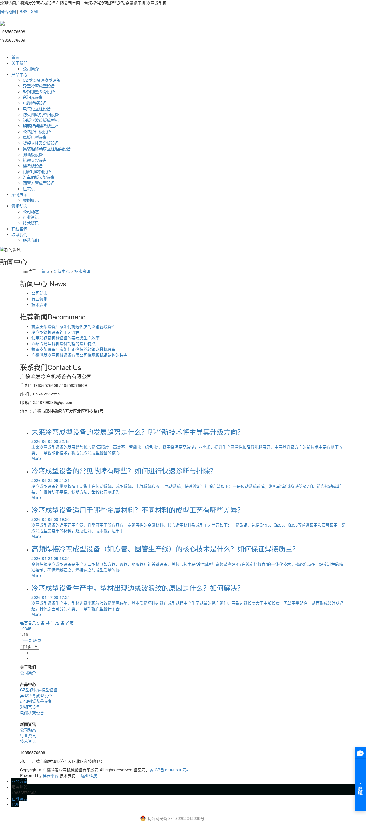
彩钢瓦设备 (33, 97)
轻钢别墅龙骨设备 (39, 91)
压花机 (29, 188)
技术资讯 (31, 223)
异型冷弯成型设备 (39, 86)
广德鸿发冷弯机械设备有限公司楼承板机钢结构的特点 (79, 355)
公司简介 (31, 68)
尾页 (37, 640)
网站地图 (8, 11)
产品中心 (19, 74)
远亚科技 (89, 775)
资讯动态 (19, 206)
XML (35, 11)
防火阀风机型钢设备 (41, 114)
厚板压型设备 (35, 137)
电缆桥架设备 (35, 103)
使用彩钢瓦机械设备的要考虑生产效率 (65, 338)
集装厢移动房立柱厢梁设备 (47, 148)
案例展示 (19, 194)
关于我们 (19, 63)
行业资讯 (31, 217)
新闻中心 (62, 271)
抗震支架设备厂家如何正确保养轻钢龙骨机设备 (73, 349)
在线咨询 (19, 228)
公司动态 (31, 211)
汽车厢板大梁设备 (39, 177)
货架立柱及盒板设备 (41, 143)
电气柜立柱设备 (37, 108)
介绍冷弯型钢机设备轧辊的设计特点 (63, 343)
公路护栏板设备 (37, 131)
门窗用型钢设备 (37, 171)
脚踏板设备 (33, 154)
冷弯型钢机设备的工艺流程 (55, 332)
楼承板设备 (33, 166)
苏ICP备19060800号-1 (170, 770)
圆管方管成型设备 (39, 183)
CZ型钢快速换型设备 (41, 80)
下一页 (26, 640)
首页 (15, 57)
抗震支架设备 (35, 160)
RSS (23, 11)
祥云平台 (51, 775)
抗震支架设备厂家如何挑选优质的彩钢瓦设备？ (73, 326)
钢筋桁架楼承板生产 (41, 126)
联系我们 (19, 234)
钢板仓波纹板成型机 (41, 120)
